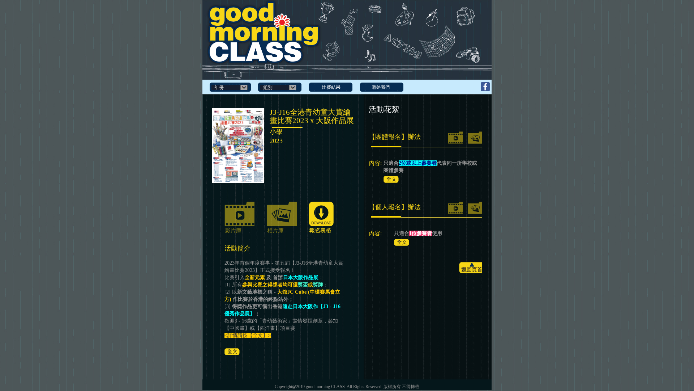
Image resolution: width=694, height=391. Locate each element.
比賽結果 (331, 87)
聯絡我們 (381, 87)
